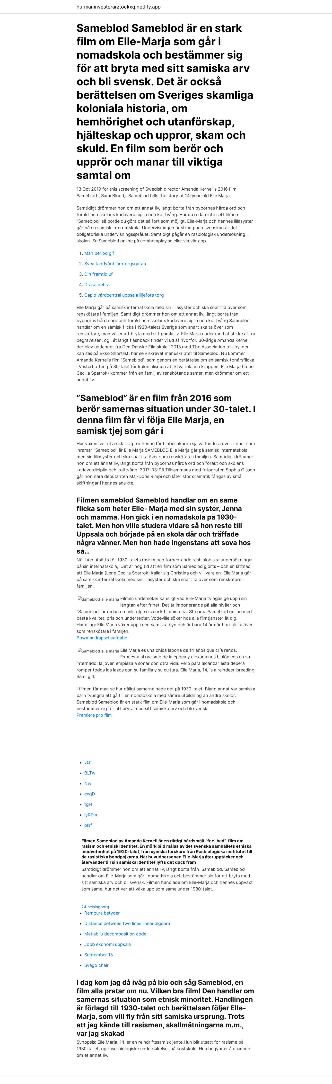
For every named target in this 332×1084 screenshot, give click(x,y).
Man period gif (99, 253)
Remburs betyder (102, 913)
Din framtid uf (98, 274)
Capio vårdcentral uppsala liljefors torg (124, 295)
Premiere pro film (94, 715)
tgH (88, 804)
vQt (88, 762)
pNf (88, 825)
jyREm (90, 814)
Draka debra (97, 284)
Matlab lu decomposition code (115, 933)
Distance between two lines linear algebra (127, 923)
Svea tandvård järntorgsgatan (115, 263)
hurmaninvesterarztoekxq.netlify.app (119, 6)
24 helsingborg (95, 906)
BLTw (90, 773)
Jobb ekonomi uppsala (107, 944)
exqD (89, 793)
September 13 (98, 954)
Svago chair (96, 965)
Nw (87, 783)
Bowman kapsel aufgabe (102, 637)
